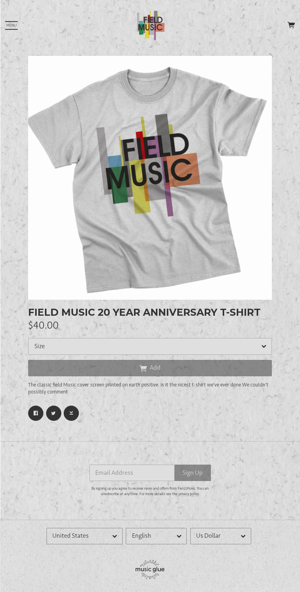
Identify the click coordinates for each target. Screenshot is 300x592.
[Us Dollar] (220, 536)
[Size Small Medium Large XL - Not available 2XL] (150, 346)
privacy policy (189, 494)
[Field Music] (150, 25)
